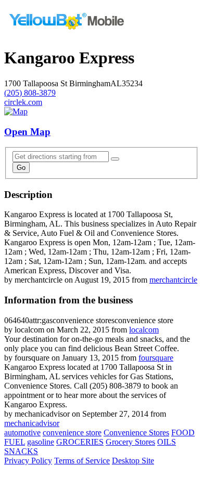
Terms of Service (82, 460)
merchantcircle (173, 279)
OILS (166, 441)
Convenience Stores (136, 432)
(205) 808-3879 (30, 92)
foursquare (155, 357)
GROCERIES (80, 441)
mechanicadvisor (31, 423)
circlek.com (23, 102)
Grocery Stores (130, 441)
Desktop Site (133, 460)
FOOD (183, 432)
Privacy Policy (28, 460)
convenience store (72, 432)
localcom (144, 329)
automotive (22, 432)
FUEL (14, 441)
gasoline (40, 441)
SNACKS (21, 451)
